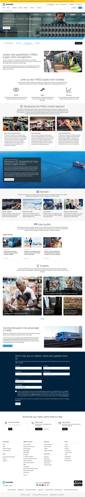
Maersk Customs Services (28, 446)
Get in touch (6, 27)
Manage (25, 7)
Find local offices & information (41, 494)
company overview (35, 394)
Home (4, 10)
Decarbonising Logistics (28, 470)
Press (66, 454)
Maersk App (46, 458)
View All (42, 318)
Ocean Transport (27, 444)
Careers (66, 444)
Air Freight (25, 454)
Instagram (48, 485)
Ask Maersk (51, 4)
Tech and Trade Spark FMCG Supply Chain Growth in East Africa (61, 293)
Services (32, 7)
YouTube (43, 485)
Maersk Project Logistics (28, 462)
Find (10, 429)
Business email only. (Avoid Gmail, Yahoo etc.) (23, 376)
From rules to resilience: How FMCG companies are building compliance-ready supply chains (71, 312)
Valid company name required (48, 376)
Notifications (63, 4)
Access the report (8, 345)
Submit (17, 403)
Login (80, 7)
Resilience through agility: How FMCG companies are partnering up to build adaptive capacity (50, 312)
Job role (17, 379)
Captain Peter (47, 462)
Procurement (67, 450)
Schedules (14, 7)
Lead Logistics (39, 110)
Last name (45, 365)
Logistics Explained (48, 450)
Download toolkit (9, 179)
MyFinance (46, 456)
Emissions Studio (47, 464)
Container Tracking (7, 448)
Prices (4, 7)
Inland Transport (27, 448)
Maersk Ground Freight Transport (30, 468)
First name (17, 365)
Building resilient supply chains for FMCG (16, 313)
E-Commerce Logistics (28, 456)
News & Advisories (48, 444)
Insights (38, 43)
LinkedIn (37, 485)
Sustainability (68, 456)
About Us (67, 446)
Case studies (28, 43)
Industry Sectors (9, 10)
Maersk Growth (68, 460)
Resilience (6, 311)
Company (39, 7)
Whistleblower (20, 489)
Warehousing (26, 452)
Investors (67, 448)
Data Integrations (48, 460)
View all (25, 475)
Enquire (65, 429)
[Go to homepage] (8, 4)
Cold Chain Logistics (27, 460)
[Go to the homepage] (8, 483)
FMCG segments (9, 43)
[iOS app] (78, 482)
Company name (46, 371)
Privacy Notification (64, 395)
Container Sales (68, 452)
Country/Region (18, 385)
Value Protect (26, 472)
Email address (18, 371)
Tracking (20, 7)
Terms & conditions (11, 489)
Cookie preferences (49, 489)
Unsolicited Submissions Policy (71, 489)
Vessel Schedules (6, 450)
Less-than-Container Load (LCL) (30, 458)
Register (75, 7)
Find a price (38, 429)
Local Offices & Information (9, 456)
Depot (24, 464)
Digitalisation (46, 291)
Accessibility (67, 458)
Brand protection (58, 489)
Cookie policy (41, 489)
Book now (46, 429)
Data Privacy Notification (30, 489)
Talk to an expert (26, 494)
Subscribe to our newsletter (58, 494)
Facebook (40, 485)
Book (8, 7)
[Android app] (78, 485)
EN (57, 4)
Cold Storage (26, 466)
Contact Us (79, 4)
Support (72, 4)
